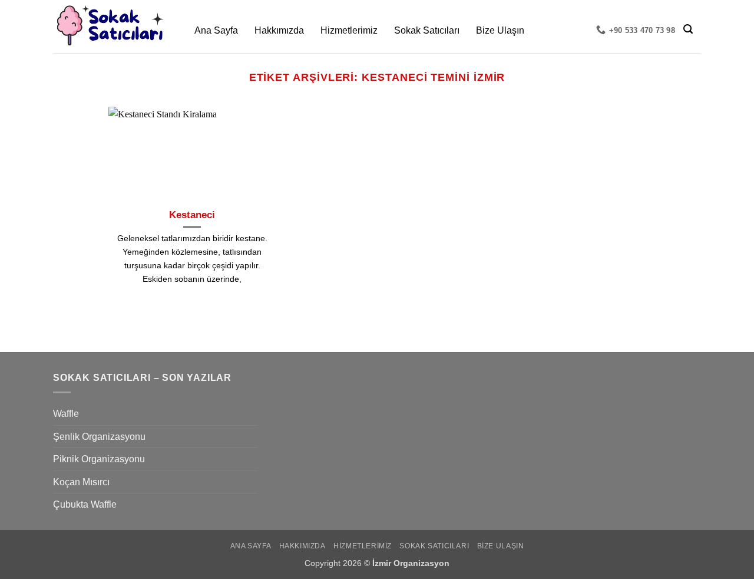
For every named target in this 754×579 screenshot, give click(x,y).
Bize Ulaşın (500, 30)
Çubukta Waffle (85, 504)
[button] (688, 29)
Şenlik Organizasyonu (99, 437)
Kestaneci (192, 215)
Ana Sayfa (216, 30)
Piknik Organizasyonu (99, 459)
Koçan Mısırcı (81, 482)
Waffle (66, 414)
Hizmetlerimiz (349, 30)
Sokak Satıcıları (426, 30)
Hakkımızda (279, 30)
